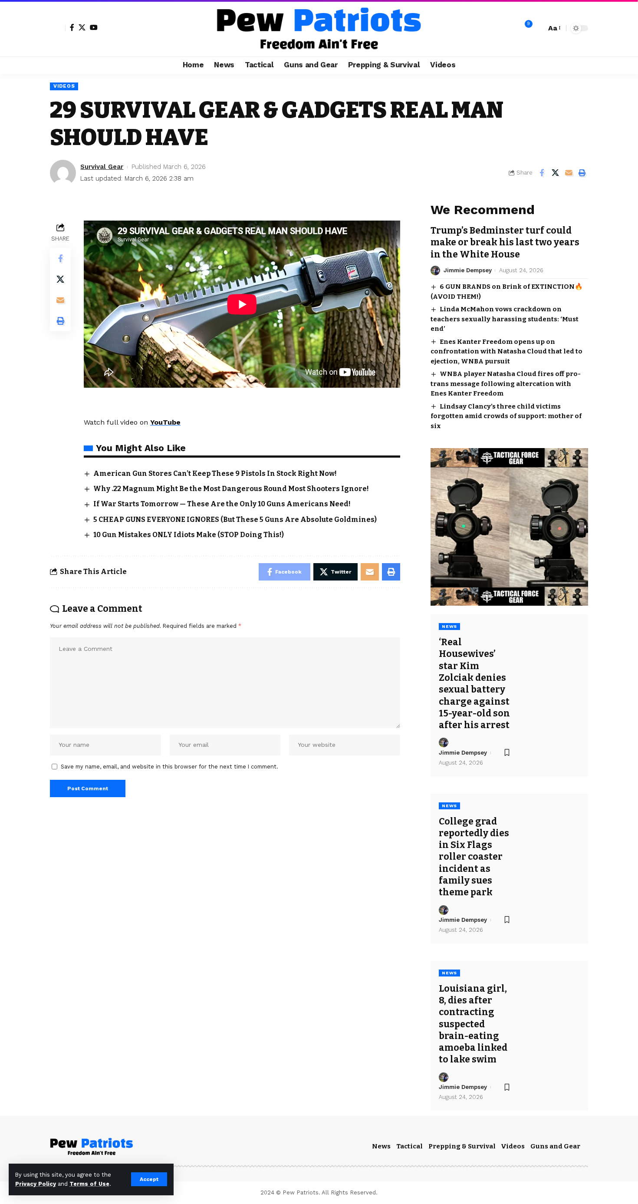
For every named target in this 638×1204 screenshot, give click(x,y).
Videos (64, 86)
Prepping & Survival (462, 1146)
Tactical (409, 1146)
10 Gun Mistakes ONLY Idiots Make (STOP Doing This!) (188, 535)
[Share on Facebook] (542, 173)
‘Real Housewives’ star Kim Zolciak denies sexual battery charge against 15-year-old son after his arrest (474, 684)
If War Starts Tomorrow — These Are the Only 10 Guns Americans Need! (222, 504)
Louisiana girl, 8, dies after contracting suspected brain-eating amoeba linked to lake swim (473, 1024)
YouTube (165, 422)
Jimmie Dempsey (468, 270)
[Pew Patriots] (319, 28)
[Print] (582, 173)
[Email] (568, 173)
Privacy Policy (35, 1184)
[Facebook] (72, 27)
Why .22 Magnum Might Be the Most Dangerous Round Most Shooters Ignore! (231, 489)
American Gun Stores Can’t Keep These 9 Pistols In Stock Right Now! (215, 473)
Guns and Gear (555, 1146)
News (449, 626)
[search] (537, 28)
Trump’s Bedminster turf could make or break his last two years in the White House (505, 242)
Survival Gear (101, 167)
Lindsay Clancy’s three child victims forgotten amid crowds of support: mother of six (506, 416)
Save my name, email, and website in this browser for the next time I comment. (169, 766)
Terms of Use (89, 1184)
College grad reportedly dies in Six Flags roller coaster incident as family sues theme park (474, 857)
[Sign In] (57, 28)
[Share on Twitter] (555, 173)
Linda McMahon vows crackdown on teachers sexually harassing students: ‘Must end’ (505, 319)
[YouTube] (94, 27)
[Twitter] (82, 27)
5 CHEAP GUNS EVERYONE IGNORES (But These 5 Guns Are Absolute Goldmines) (235, 519)
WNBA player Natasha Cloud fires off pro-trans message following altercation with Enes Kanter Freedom (506, 383)
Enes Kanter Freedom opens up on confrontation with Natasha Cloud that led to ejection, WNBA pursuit (506, 351)
